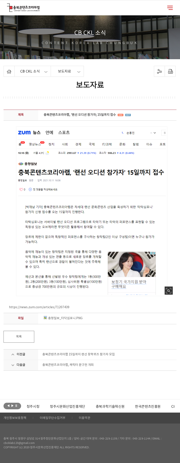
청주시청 (33, 407)
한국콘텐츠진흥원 (148, 407)
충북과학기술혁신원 (110, 407)
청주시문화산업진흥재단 (67, 407)
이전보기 (8, 405)
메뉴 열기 (170, 7)
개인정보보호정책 (15, 418)
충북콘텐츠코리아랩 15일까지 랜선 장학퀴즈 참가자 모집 (78, 354)
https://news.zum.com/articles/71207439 (39, 307)
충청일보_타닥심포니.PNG (65, 318)
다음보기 (12, 405)
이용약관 (84, 418)
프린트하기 (170, 71)
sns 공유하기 (159, 71)
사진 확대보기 (168, 290)
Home (5, 68)
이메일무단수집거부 (52, 418)
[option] (33, 406)
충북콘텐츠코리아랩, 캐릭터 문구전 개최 (68, 365)
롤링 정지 (16, 405)
